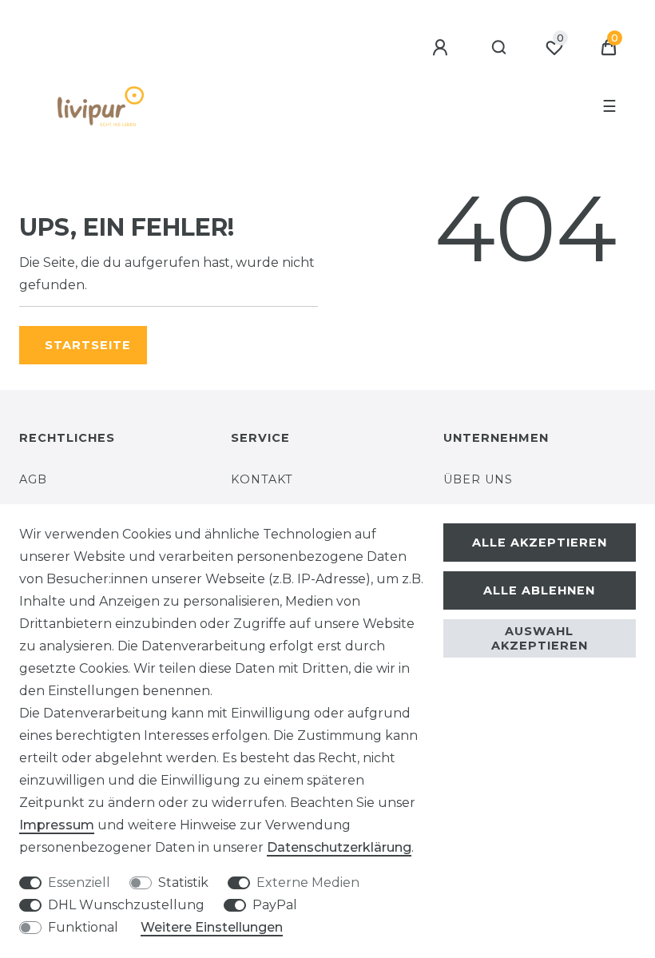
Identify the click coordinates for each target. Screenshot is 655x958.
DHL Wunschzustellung (126, 904)
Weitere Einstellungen (212, 927)
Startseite (88, 345)
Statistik (183, 882)
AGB (33, 479)
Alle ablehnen (539, 590)
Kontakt (262, 479)
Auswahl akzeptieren (539, 638)
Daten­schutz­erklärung (339, 847)
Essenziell (79, 882)
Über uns (478, 479)
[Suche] (499, 48)
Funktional (83, 927)
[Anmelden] (442, 48)
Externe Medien (307, 882)
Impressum (56, 825)
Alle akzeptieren (539, 542)
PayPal (274, 904)
